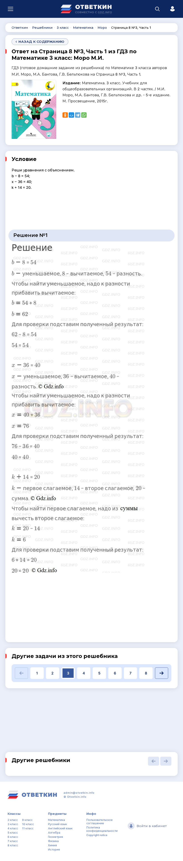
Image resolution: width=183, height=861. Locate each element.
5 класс (13, 832)
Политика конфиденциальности (102, 829)
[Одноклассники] (65, 115)
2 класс (13, 820)
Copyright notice (96, 835)
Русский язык (57, 824)
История (54, 849)
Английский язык (60, 828)
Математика (56, 820)
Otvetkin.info (76, 796)
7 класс (13, 841)
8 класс (13, 845)
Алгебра (54, 832)
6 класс (13, 836)
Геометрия (55, 836)
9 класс (27, 820)
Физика (53, 841)
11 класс (27, 828)
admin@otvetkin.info (79, 792)
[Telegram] (77, 115)
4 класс (13, 828)
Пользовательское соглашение (99, 821)
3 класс (13, 824)
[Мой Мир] (71, 115)
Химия (52, 845)
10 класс (28, 824)
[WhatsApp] (84, 115)
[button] (21, 673)
